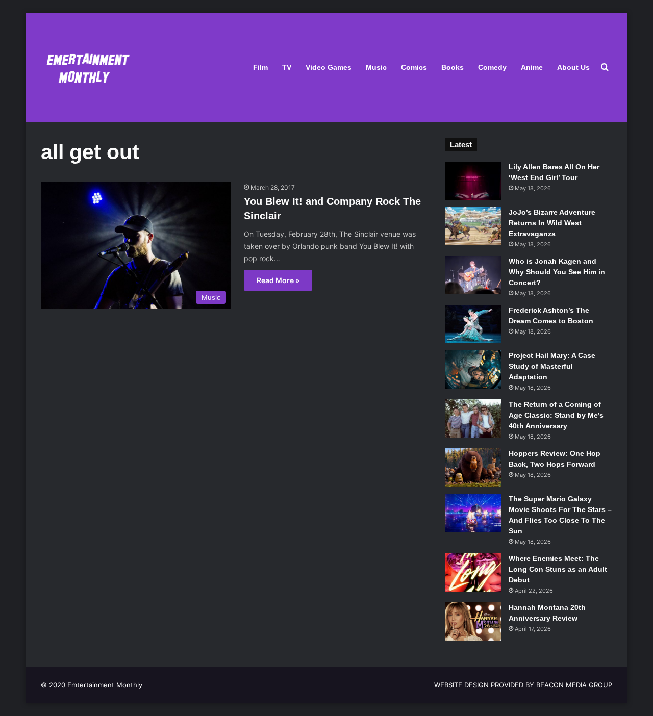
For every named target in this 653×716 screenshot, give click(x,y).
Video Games (328, 67)
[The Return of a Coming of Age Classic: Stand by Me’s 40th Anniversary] (473, 418)
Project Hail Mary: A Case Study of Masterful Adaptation (552, 366)
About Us (573, 67)
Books (452, 67)
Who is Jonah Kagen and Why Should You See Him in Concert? (557, 272)
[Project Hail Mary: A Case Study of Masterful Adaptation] (473, 369)
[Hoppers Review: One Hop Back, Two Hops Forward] (473, 467)
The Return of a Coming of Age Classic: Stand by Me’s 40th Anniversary (556, 415)
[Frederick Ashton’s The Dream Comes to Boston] (473, 324)
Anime (532, 67)
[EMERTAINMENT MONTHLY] (85, 67)
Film (260, 67)
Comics (414, 67)
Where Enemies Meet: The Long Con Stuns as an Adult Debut (558, 569)
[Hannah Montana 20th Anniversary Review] (473, 621)
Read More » (278, 280)
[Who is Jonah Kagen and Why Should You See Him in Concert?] (473, 275)
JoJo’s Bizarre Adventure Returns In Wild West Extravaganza (552, 223)
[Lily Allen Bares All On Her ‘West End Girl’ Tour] (473, 181)
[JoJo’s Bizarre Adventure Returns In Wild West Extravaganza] (473, 226)
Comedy (492, 67)
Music (376, 67)
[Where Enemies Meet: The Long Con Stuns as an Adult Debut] (473, 572)
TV (286, 67)
